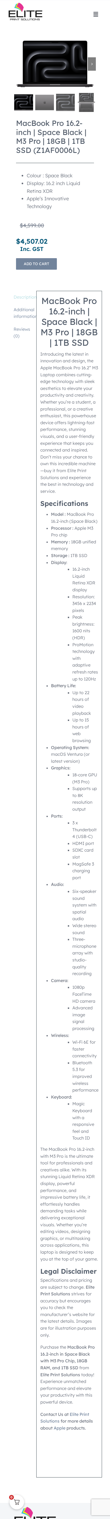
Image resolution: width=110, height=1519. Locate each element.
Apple (59, 1428)
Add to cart (36, 263)
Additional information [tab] (23, 313)
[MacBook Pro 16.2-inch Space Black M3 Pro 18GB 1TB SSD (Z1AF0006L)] (55, 64)
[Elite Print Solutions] (25, 4)
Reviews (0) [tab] (22, 332)
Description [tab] (23, 297)
